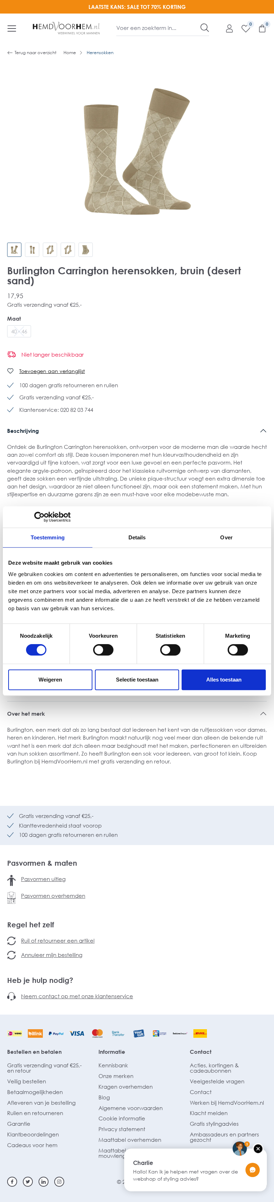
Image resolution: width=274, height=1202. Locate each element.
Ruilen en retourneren (35, 1113)
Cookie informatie (121, 1118)
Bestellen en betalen (34, 1051)
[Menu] (11, 28)
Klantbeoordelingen (33, 1134)
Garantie (18, 1123)
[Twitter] (28, 1182)
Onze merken (115, 1076)
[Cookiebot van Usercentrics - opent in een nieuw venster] (39, 517)
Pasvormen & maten (42, 863)
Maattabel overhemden (129, 1139)
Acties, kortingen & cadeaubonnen (214, 1068)
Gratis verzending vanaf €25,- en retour (44, 1068)
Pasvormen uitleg (43, 879)
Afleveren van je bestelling (41, 1102)
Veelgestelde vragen (217, 1081)
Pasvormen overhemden (53, 895)
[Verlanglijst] (242, 28)
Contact (201, 1051)
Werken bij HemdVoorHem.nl (227, 1102)
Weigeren (50, 680)
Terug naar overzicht (35, 52)
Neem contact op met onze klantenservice (77, 996)
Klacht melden (209, 1113)
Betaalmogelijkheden (35, 1092)
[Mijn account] (226, 28)
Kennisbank (113, 1065)
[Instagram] (59, 1182)
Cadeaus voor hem (32, 1145)
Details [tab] (137, 537)
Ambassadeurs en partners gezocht (224, 1137)
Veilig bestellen (26, 1081)
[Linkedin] (44, 1182)
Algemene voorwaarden (130, 1108)
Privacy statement (121, 1129)
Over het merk (26, 713)
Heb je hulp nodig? (40, 980)
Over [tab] (226, 537)
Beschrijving (23, 431)
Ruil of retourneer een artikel (58, 940)
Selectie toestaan (137, 680)
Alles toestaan (224, 680)
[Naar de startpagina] (66, 28)
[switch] (103, 650)
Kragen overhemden (125, 1086)
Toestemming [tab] (48, 537)
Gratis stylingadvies (214, 1123)
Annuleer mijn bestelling (51, 955)
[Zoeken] (205, 28)
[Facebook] (12, 1182)
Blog (104, 1097)
